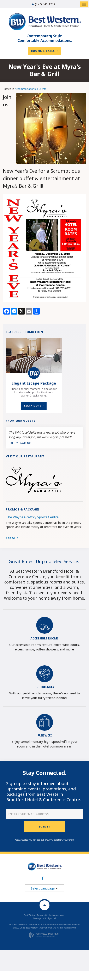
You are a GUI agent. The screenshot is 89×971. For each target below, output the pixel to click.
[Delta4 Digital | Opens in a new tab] (44, 933)
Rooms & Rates (43, 51)
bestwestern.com (57, 915)
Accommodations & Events (31, 89)
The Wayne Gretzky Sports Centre (32, 517)
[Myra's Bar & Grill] (34, 480)
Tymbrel (52, 918)
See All (11, 538)
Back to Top (44, 905)
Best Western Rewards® (35, 915)
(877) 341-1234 (45, 4)
